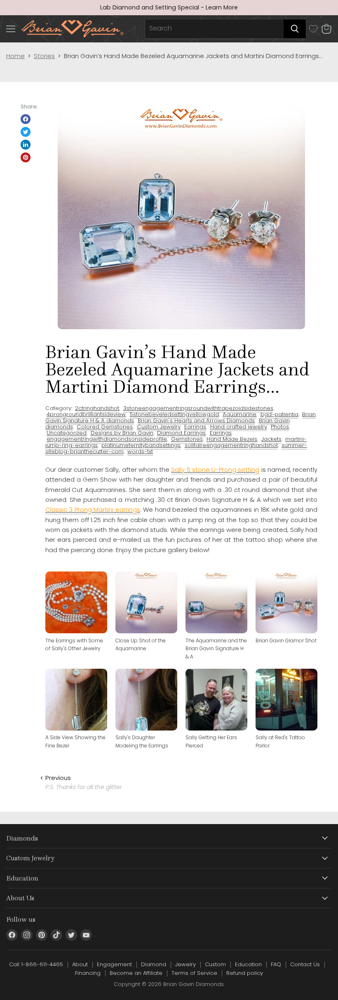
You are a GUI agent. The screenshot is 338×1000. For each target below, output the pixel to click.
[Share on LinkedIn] (26, 145)
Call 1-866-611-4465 (36, 964)
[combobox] (214, 28)
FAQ (276, 964)
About (80, 964)
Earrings (195, 427)
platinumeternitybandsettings (141, 445)
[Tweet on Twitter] (26, 132)
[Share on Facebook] (26, 119)
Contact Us (305, 964)
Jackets (271, 439)
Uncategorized (67, 433)
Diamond (153, 964)
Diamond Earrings (181, 433)
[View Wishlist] (313, 29)
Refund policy (244, 973)
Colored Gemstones (105, 427)
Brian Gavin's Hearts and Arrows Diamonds (196, 420)
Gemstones (187, 439)
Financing (88, 973)
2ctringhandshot (97, 408)
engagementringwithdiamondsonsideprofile (107, 439)
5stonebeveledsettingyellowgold (174, 414)
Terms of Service (194, 973)
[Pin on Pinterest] (26, 157)
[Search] (295, 28)
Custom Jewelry (159, 427)
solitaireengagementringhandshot (231, 445)
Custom (215, 964)
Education (248, 964)
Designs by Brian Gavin (122, 433)
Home (15, 55)
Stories (44, 55)
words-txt (140, 451)
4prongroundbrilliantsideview (86, 414)
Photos (280, 427)
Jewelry (185, 964)
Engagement (114, 964)
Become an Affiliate (136, 973)
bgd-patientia (279, 414)
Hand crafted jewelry (238, 427)
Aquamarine (239, 414)
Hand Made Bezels (232, 439)
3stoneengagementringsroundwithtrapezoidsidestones (198, 408)
